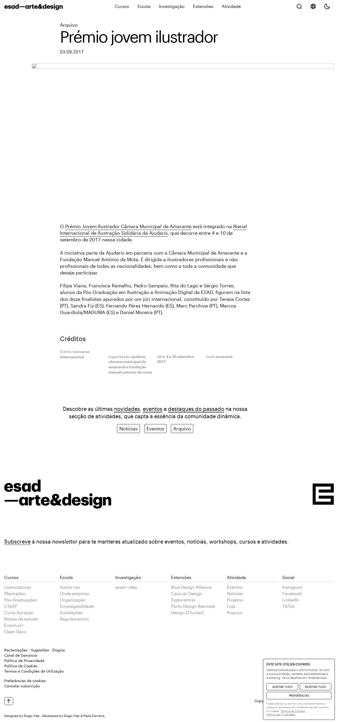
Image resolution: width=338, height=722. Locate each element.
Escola (144, 6)
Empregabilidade (77, 606)
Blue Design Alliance (191, 587)
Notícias (128, 428)
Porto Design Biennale (193, 606)
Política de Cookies (20, 666)
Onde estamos (74, 593)
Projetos (235, 599)
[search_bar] (299, 6)
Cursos (122, 6)
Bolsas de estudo (21, 618)
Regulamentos (74, 618)
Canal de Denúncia (20, 655)
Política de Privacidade (24, 660)
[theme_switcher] (327, 6)
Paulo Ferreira (93, 716)
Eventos (155, 428)
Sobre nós (70, 587)
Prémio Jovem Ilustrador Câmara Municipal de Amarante (128, 226)
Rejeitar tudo (315, 686)
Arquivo (69, 25)
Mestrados (14, 593)
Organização (73, 599)
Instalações (71, 612)
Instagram (292, 587)
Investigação (172, 6)
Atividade (231, 6)
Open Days (15, 631)
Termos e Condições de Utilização (34, 671)
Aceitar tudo (282, 686)
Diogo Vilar (32, 716)
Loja (231, 606)
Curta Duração (19, 612)
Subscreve (17, 541)
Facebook (292, 593)
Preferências (299, 695)
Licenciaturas (17, 587)
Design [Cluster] (187, 612)
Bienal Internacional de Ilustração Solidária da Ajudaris (153, 229)
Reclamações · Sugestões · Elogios (34, 650)
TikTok (288, 606)
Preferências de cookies (25, 680)
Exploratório (183, 599)
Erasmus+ (14, 625)
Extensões (203, 6)
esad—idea (126, 587)
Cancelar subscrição (22, 686)
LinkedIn (290, 599)
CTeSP (10, 606)
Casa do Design (186, 593)
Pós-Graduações (20, 599)
